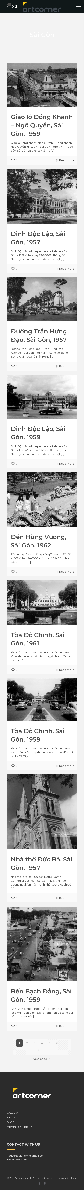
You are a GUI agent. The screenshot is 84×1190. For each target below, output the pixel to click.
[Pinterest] (45, 1184)
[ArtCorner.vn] (42, 6)
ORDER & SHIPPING (20, 1127)
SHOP (11, 1117)
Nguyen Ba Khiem (67, 1178)
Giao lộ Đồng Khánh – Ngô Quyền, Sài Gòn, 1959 (42, 125)
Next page (40, 1058)
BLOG (11, 1122)
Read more (66, 160)
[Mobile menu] (78, 6)
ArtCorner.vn (21, 1178)
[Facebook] (39, 1184)
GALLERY (13, 1112)
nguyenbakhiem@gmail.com (26, 1155)
